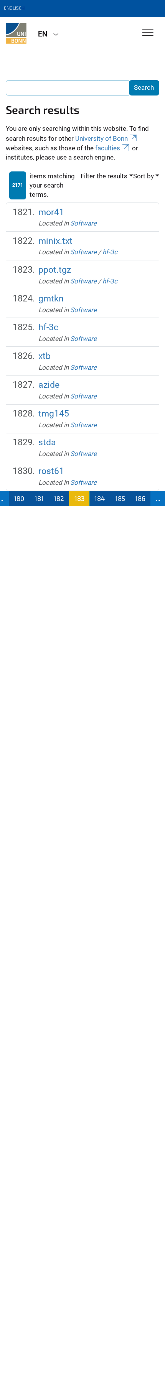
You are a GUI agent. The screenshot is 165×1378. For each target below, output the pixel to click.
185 (120, 498)
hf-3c (109, 252)
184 (99, 498)
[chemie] (16, 33)
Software (83, 223)
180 (19, 498)
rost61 (51, 471)
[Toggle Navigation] (147, 33)
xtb (44, 356)
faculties (107, 148)
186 (140, 498)
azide (48, 385)
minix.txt (55, 241)
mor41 (51, 212)
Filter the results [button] (104, 176)
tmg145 (53, 413)
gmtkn (51, 298)
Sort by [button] (143, 176)
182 (59, 498)
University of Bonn (101, 138)
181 (39, 498)
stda (47, 442)
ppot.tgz (54, 270)
